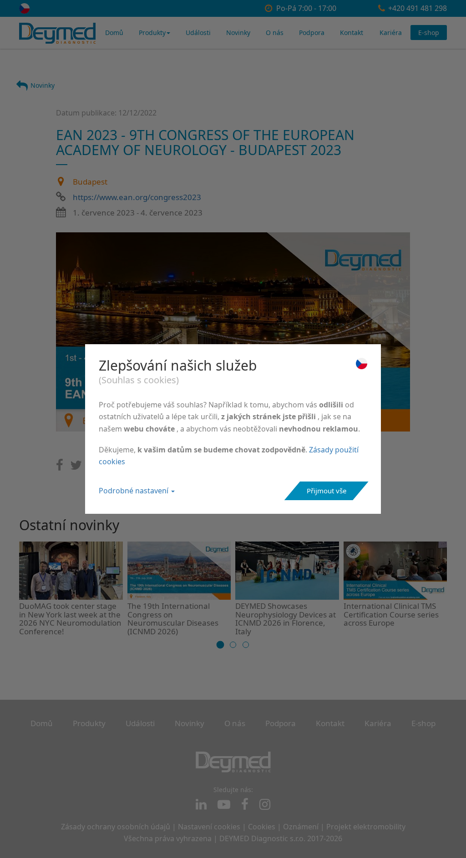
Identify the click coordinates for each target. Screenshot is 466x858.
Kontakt (351, 32)
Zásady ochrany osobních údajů (115, 827)
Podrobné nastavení (134, 491)
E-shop (428, 32)
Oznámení (301, 827)
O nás (275, 32)
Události (198, 32)
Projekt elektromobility (365, 827)
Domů (114, 32)
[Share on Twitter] (76, 467)
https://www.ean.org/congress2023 (137, 197)
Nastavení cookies (209, 827)
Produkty (152, 32)
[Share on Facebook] (59, 467)
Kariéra (391, 32)
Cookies (261, 827)
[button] (220, 644)
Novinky (238, 32)
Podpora (311, 32)
